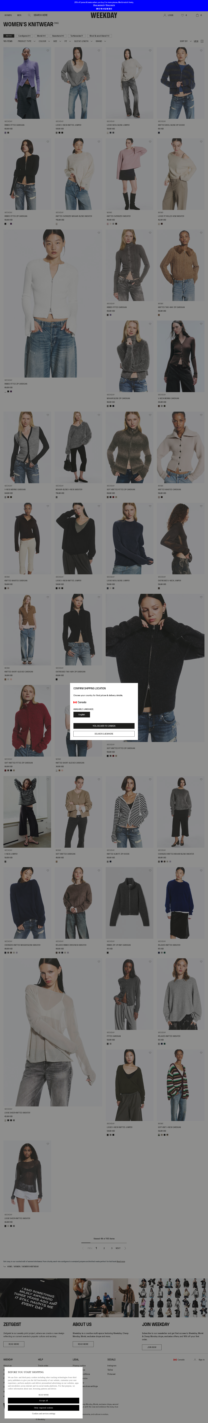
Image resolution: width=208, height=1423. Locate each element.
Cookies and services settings (43, 1414)
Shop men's (110, 5)
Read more (44, 1395)
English (82, 714)
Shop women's (98, 5)
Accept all (43, 1401)
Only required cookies (43, 1408)
